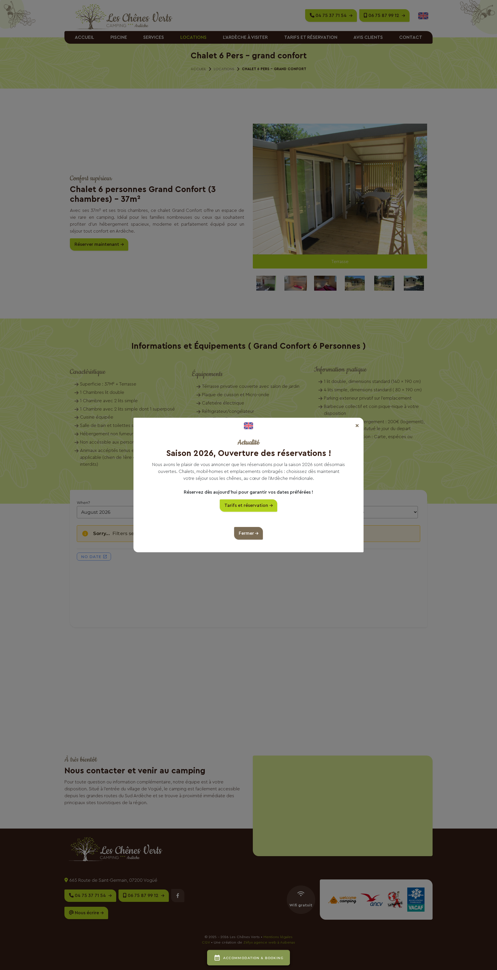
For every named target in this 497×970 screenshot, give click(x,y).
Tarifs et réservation (246, 505)
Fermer (246, 533)
